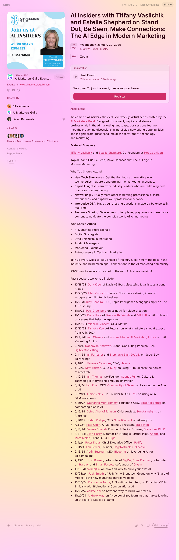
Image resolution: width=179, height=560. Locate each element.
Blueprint (120, 451)
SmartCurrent (123, 420)
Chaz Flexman (142, 460)
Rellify (138, 442)
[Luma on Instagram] (136, 525)
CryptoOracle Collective (130, 447)
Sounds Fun (128, 376)
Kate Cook (93, 424)
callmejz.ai (93, 469)
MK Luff (142, 315)
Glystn (138, 464)
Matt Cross (95, 293)
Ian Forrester (95, 354)
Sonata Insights (147, 411)
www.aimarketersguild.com (34, 84)
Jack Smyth (96, 473)
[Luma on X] (142, 525)
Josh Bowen (95, 460)
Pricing (30, 525)
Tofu (134, 394)
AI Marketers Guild (82, 121)
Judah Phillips (96, 420)
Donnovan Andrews (98, 346)
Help (39, 525)
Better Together (151, 402)
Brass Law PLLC (154, 429)
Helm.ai (126, 363)
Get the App (161, 525)
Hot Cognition (153, 152)
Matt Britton (93, 368)
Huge (111, 438)
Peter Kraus (93, 442)
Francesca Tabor (99, 482)
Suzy (113, 368)
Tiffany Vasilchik (81, 152)
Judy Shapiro (94, 302)
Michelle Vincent (98, 324)
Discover (18, 525)
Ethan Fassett (105, 464)
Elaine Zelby (95, 394)
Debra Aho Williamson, (101, 411)
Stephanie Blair (119, 354)
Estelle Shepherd (110, 152)
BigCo (127, 460)
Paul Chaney (95, 337)
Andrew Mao (96, 495)
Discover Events (149, 4)
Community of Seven (121, 385)
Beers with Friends (118, 315)
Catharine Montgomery (102, 402)
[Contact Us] (148, 525)
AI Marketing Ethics (143, 337)
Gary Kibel (95, 284)
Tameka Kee (96, 328)
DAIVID (135, 354)
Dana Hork (94, 315)
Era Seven (142, 424)
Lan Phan (92, 385)
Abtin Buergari (96, 451)
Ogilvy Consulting (86, 350)
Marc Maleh (82, 438)
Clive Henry (94, 433)
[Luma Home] (6, 4)
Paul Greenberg (96, 310)
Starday (83, 464)
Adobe (154, 433)
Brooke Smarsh (97, 429)
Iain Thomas (94, 376)
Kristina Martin (119, 337)
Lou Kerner (93, 447)
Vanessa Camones (99, 363)
